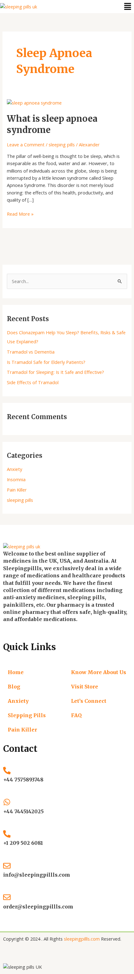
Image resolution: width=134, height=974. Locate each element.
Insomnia (16, 479)
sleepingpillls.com (82, 939)
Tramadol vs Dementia (31, 352)
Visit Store (84, 686)
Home (16, 672)
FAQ (76, 715)
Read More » (20, 213)
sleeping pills (62, 144)
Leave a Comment (26, 144)
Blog (14, 686)
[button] (128, 6)
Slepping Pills (27, 715)
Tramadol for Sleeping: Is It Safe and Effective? (55, 372)
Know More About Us (98, 672)
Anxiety (14, 469)
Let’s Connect (88, 701)
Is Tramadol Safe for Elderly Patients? (46, 362)
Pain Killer (17, 490)
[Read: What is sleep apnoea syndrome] (34, 102)
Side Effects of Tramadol (33, 382)
